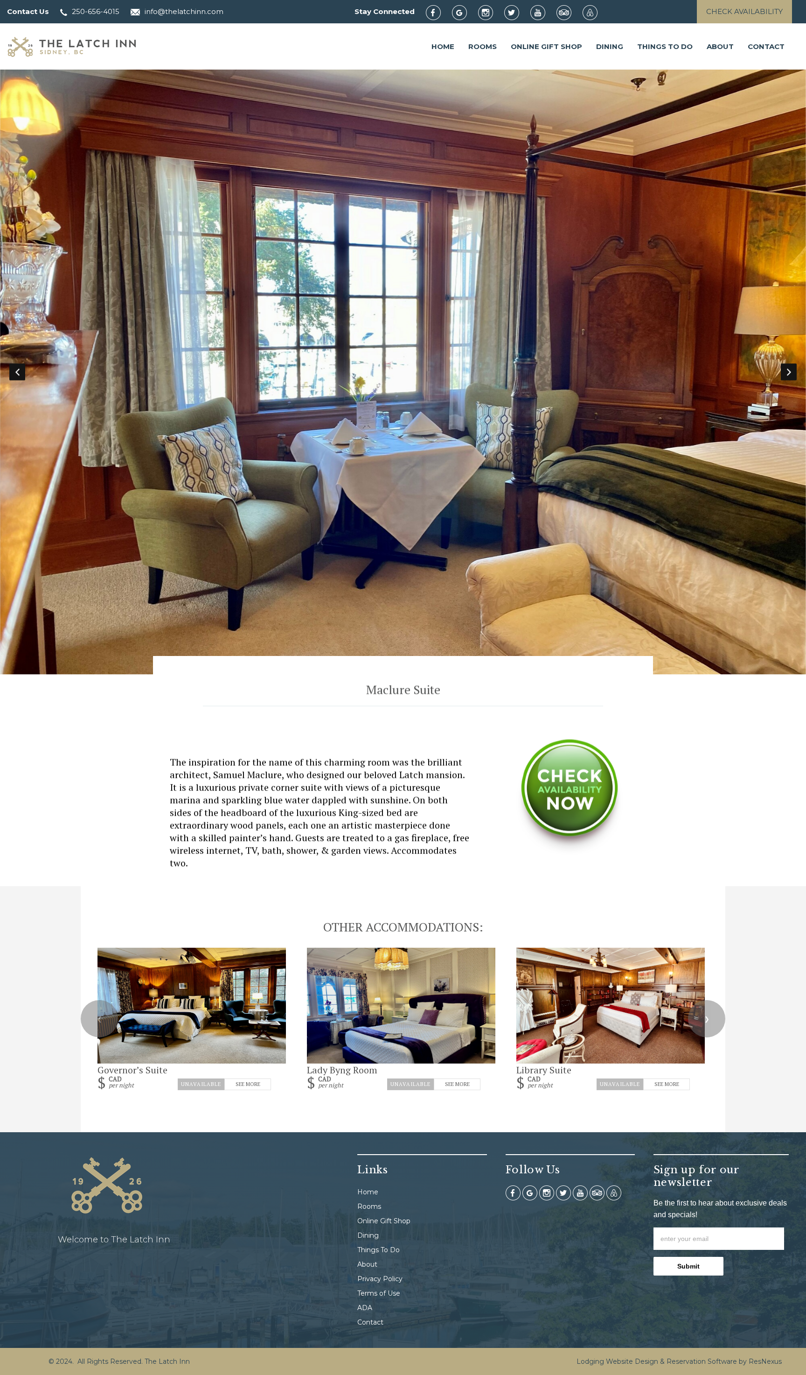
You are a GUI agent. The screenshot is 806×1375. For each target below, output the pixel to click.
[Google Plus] (464, 12)
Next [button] (789, 372)
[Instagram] (490, 12)
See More (248, 1084)
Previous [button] (17, 372)
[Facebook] (438, 12)
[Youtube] (542, 12)
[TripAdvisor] (568, 12)
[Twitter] (516, 12)
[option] (403, 372)
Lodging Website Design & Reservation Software (657, 1361)
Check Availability (744, 11)
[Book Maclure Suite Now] (569, 852)
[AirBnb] (595, 12)
